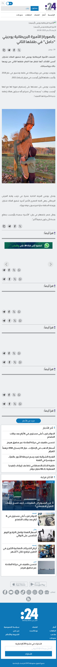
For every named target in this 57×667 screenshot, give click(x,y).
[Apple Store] (19, 586)
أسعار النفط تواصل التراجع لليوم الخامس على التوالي (20, 534)
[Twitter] (17, 592)
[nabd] (52, 592)
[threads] (40, 592)
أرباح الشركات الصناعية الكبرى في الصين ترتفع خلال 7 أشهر (20, 550)
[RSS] (28, 599)
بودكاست (33, 631)
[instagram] (29, 592)
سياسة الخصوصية (11, 627)
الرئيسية (51, 15)
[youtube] (11, 592)
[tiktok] (23, 592)
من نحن (16, 631)
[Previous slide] (6, 264)
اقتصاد (37, 15)
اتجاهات (28, 15)
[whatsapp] (34, 592)
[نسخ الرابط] (4, 50)
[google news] (46, 592)
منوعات (19, 15)
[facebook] (5, 592)
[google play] (38, 586)
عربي (35, 561)
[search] (3, 3)
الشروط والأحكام (12, 634)
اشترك (28, 654)
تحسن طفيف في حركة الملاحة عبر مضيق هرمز (31, 442)
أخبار (43, 15)
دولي (35, 529)
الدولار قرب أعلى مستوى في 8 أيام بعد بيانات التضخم (21, 518)
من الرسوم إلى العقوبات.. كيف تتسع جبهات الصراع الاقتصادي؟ (29, 505)
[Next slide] (50, 264)
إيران (27, 8)
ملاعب (53, 634)
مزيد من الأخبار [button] (28, 421)
